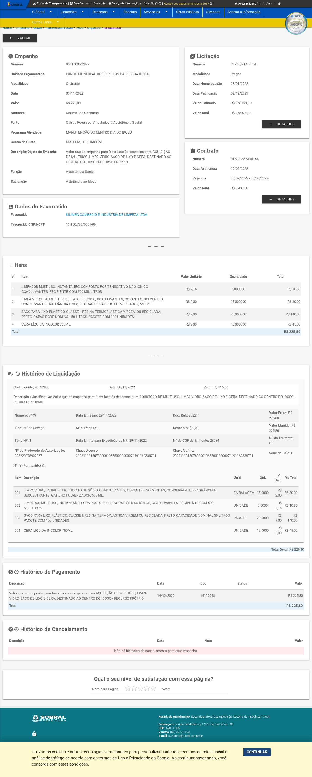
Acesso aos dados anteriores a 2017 (187, 3)
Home (7, 28)
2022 (80, 28)
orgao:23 (94, 28)
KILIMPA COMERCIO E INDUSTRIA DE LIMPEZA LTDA (106, 215)
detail (37, 28)
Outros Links (46, 21)
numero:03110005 (59, 28)
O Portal (42, 11)
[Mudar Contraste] (279, 3)
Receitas (130, 12)
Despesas (104, 11)
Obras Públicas (187, 12)
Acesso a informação (243, 12)
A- (260, 3)
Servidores (156, 11)
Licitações (73, 11)
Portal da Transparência (51, 3)
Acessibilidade (247, 3)
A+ (268, 3)
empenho (23, 28)
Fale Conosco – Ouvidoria (89, 3)
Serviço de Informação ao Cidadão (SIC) (136, 3)
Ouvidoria (213, 12)
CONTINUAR (257, 752)
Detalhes (281, 124)
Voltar (19, 38)
